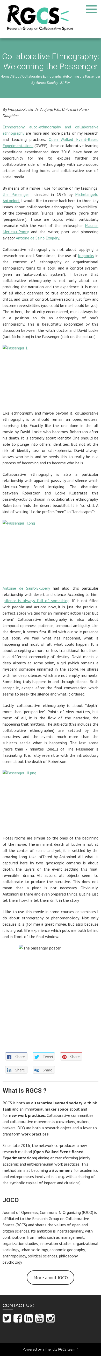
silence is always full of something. (37, 600)
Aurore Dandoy (47, 82)
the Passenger (16, 194)
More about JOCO (50, 1278)
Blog (15, 76)
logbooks (86, 255)
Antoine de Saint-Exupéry (37, 237)
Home (5, 76)
